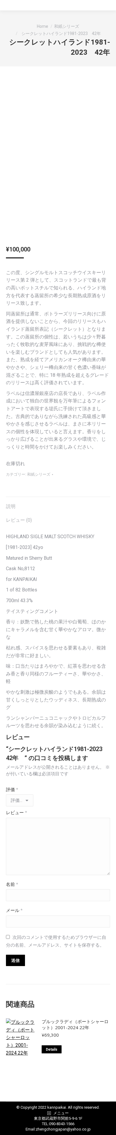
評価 (12, 789)
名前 (12, 884)
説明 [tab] (10, 506)
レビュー (16, 812)
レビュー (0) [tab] (19, 520)
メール (14, 910)
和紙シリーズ (38, 474)
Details (51, 1049)
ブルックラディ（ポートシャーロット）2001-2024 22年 (75, 1024)
